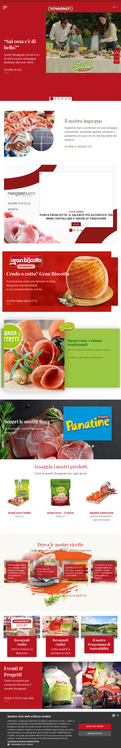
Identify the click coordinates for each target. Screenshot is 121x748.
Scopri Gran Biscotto (21, 301)
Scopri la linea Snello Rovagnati (85, 357)
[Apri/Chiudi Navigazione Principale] (5, 7)
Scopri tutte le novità (19, 206)
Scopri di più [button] (13, 70)
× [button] (118, 715)
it (114, 7)
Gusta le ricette (74, 595)
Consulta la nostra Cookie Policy (23, 741)
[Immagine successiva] (117, 60)
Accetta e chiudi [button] (94, 726)
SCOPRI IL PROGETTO (78, 146)
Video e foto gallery (19, 698)
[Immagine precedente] (117, 52)
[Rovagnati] (60, 7)
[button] (51, 98)
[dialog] (60, 730)
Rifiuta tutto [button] (95, 733)
